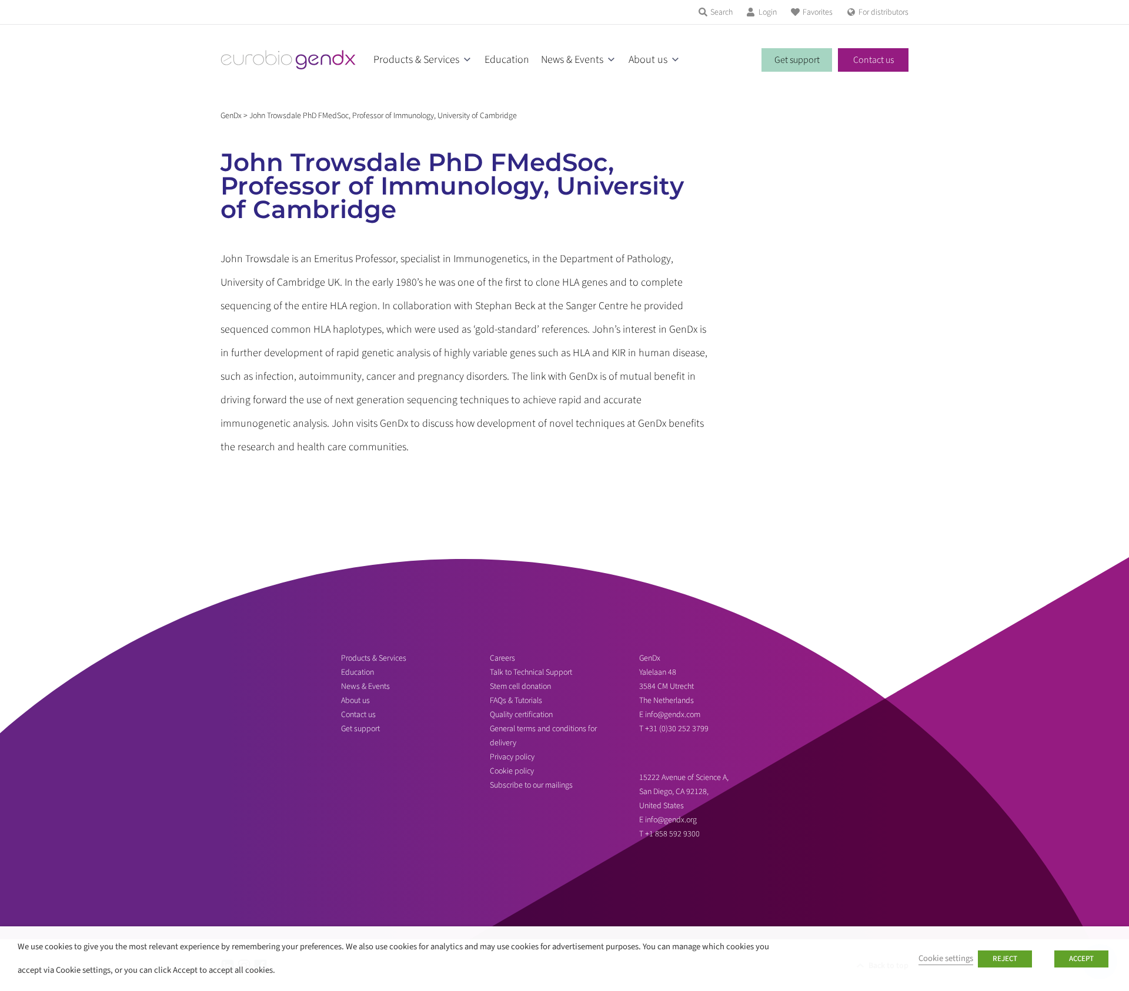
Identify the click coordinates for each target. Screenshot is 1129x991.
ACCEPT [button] (1081, 958)
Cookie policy (512, 771)
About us (648, 59)
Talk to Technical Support (531, 672)
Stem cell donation (520, 686)
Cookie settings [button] (945, 958)
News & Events (572, 59)
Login (768, 12)
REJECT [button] (1005, 958)
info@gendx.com (672, 715)
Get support (797, 59)
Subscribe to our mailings (531, 785)
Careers (502, 658)
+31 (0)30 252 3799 (677, 729)
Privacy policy (512, 757)
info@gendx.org (671, 820)
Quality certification (521, 715)
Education (507, 59)
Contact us (873, 59)
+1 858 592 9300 (672, 834)
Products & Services (416, 59)
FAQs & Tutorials (516, 701)
